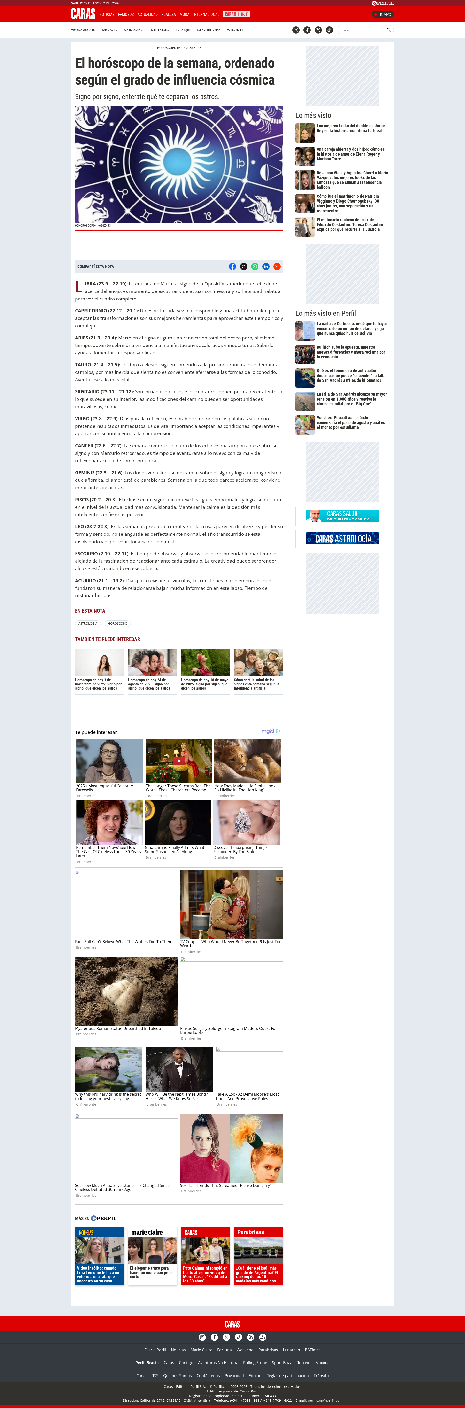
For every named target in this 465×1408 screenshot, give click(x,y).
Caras (169, 1362)
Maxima (322, 1362)
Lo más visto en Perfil (325, 313)
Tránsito (321, 1375)
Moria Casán (133, 30)
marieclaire (152, 1233)
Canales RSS (147, 1375)
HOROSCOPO (117, 623)
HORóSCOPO (166, 48)
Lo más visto (313, 115)
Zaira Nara (235, 30)
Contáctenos (208, 1375)
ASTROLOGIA (87, 623)
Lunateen (291, 1350)
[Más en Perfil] (103, 1218)
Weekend (245, 1350)
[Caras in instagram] (296, 30)
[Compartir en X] (243, 266)
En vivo (385, 14)
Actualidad (148, 14)
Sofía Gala (109, 30)
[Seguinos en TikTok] (329, 30)
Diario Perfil (155, 1350)
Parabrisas (268, 1350)
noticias (99, 1233)
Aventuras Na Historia (218, 1362)
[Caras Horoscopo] (342, 543)
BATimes (313, 1350)
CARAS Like (236, 13)
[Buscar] (388, 30)
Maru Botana (159, 30)
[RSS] (250, 1337)
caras (205, 1233)
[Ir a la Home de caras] (83, 17)
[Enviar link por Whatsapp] (254, 266)
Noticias (106, 14)
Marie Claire (201, 1350)
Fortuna (224, 1350)
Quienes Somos (177, 1375)
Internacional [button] (206, 14)
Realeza (169, 14)
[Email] (277, 266)
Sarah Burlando (208, 30)
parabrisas (258, 1233)
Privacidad (234, 1375)
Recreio (303, 1362)
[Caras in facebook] (307, 30)
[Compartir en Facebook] (232, 266)
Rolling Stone (255, 1362)
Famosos (126, 14)
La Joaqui (183, 30)
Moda (184, 14)
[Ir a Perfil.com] (383, 4)
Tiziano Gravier (83, 30)
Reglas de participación (287, 1375)
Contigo (186, 1362)
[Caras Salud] (342, 520)
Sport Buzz (282, 1362)
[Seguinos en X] (318, 30)
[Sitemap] (262, 1337)
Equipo (255, 1375)
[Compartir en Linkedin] (266, 266)
